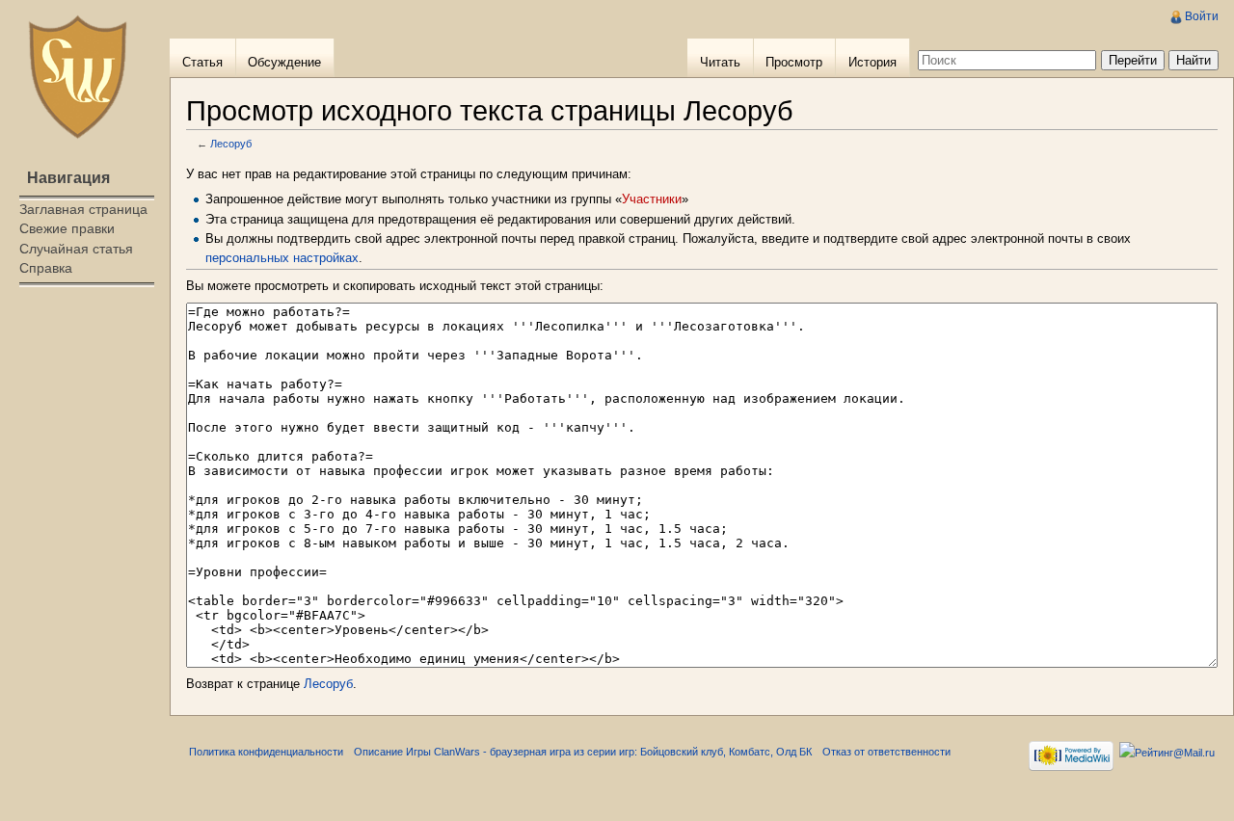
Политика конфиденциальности (266, 751)
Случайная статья (76, 248)
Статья (202, 62)
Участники (652, 199)
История (872, 62)
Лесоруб (231, 143)
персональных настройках (282, 258)
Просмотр (793, 62)
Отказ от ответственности (886, 751)
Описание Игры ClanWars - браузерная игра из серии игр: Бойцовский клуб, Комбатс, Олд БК (583, 751)
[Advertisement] (85, 372)
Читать (720, 62)
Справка (45, 268)
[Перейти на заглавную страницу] (77, 77)
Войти (1202, 16)
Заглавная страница (83, 209)
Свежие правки (67, 228)
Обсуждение (284, 62)
